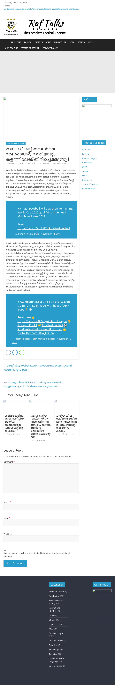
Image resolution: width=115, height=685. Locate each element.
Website (8, 533)
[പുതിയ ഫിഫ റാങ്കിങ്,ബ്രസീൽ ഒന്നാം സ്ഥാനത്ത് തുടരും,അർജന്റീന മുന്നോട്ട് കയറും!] (67, 401)
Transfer (53, 649)
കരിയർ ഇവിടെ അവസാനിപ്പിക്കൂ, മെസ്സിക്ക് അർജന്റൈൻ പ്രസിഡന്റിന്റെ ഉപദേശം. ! (15, 423)
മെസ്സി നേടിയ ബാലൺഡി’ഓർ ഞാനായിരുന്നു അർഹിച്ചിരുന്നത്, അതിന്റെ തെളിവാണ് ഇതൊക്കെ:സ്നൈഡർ (40, 426)
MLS (51, 628)
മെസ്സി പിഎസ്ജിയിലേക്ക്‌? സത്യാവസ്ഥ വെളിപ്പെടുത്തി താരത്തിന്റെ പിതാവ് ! (38, 367)
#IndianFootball (59, 228)
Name (7, 502)
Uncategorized (55, 666)
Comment (9, 461)
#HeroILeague (57, 321)
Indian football (62, 164)
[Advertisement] (57, 72)
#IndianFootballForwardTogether (40, 329)
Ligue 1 (91, 42)
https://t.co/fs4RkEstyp (33, 321)
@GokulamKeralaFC (31, 302)
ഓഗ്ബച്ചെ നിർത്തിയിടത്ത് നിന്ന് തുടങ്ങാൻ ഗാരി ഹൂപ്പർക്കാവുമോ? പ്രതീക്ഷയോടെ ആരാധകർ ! (33, 384)
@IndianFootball (29, 208)
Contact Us (11, 48)
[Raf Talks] (6, 42)
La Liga (27, 42)
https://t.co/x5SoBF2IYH (33, 228)
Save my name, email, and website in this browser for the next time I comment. (37, 555)
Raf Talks (31, 164)
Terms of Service (30, 48)
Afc (54, 164)
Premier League (43, 42)
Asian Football (55, 591)
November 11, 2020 (51, 233)
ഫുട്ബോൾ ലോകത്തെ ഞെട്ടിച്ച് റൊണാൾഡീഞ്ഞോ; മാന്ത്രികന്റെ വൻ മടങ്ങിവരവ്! (41, 9)
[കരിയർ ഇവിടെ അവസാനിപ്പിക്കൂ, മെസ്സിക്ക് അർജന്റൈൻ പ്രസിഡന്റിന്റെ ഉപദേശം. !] (16, 401)
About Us (16, 42)
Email (7, 517)
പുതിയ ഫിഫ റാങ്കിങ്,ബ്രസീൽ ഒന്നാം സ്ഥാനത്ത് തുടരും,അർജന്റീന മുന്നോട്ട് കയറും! (66, 423)
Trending (53, 654)
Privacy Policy (50, 48)
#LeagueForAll (27, 325)
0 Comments (44, 164)
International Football (15, 143)
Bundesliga (60, 42)
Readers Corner (56, 640)
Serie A (81, 42)
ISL (50, 615)
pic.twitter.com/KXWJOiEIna (36, 333)
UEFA (72, 42)
